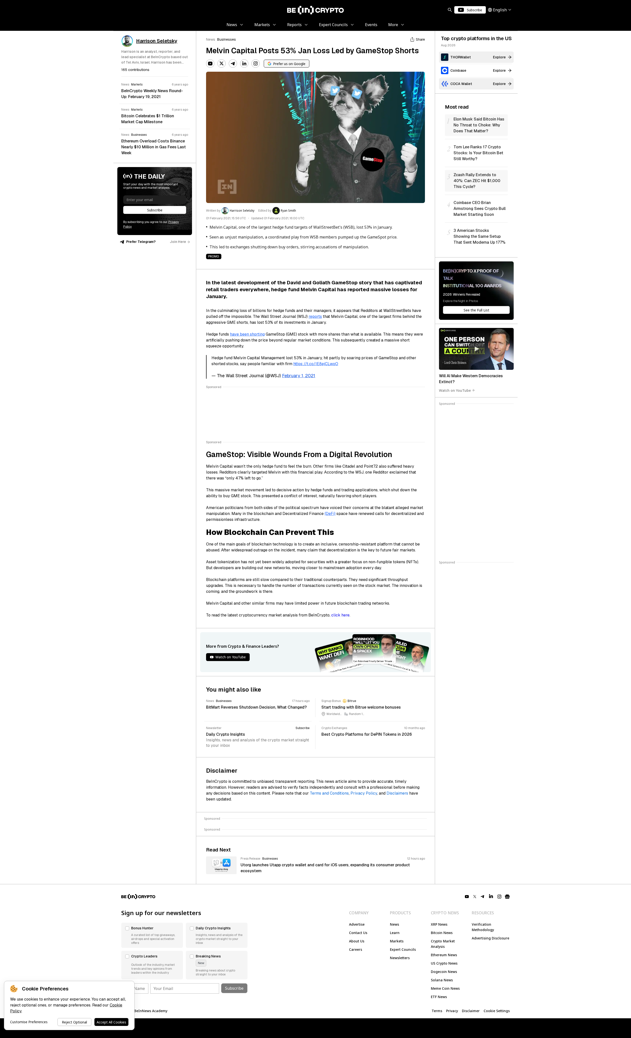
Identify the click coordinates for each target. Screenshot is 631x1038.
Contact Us (358, 932)
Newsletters (400, 957)
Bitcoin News (442, 932)
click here (340, 615)
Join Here (178, 241)
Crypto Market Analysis (443, 944)
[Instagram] (255, 63)
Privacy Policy (364, 793)
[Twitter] (221, 63)
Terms (437, 1010)
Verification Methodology (483, 927)
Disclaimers (397, 793)
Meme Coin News (445, 988)
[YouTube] (210, 63)
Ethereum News (444, 955)
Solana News (442, 980)
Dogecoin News (444, 971)
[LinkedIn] (244, 63)
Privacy (452, 1010)
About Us (356, 941)
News (210, 39)
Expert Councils (403, 949)
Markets (396, 941)
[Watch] (476, 349)
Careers (355, 949)
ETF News (439, 996)
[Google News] (507, 896)
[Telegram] (233, 63)
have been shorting (247, 334)
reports (315, 316)
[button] (152, 935)
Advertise (357, 924)
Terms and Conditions (329, 793)
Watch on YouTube (455, 390)
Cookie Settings (497, 1010)
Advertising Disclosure (490, 938)
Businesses (226, 39)
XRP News (439, 924)
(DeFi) (330, 513)
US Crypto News (444, 963)
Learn (395, 932)
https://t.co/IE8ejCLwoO (315, 363)
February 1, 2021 (298, 375)
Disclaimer (471, 1010)
